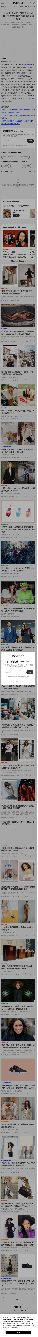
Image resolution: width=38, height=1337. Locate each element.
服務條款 (22, 677)
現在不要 (18, 681)
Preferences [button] (14, 1327)
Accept (18, 1332)
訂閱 (30, 672)
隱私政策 (27, 677)
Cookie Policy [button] (8, 1325)
